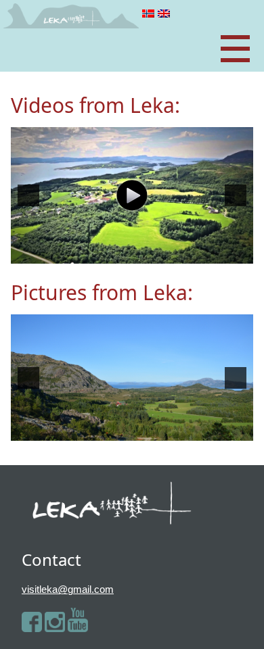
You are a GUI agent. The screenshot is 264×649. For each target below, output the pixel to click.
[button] (28, 195)
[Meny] (235, 49)
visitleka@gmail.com (68, 589)
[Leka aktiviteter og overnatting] (132, 195)
